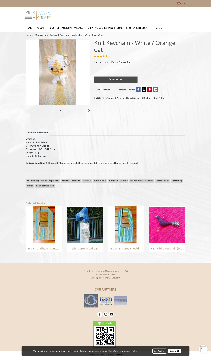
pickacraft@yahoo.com (108, 277)
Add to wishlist (103, 89)
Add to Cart (116, 79)
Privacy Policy (113, 351)
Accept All (174, 351)
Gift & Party (147, 97)
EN (181, 3)
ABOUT (40, 28)
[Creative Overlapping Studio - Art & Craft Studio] (91, 300)
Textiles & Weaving (116, 97)
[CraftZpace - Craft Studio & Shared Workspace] (120, 300)
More (157, 28)
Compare (121, 89)
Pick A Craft (159, 97)
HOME (29, 28)
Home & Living (133, 97)
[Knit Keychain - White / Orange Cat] (58, 72)
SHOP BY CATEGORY (137, 28)
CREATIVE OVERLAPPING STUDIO (104, 28)
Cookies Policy (130, 351)
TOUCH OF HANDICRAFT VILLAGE (66, 28)
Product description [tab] (38, 132)
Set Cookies (159, 351)
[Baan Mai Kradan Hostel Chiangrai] (106, 300)
